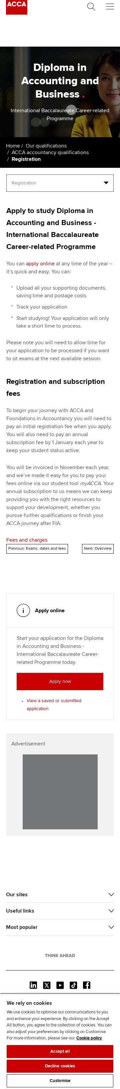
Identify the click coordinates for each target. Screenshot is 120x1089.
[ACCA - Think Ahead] (16, 13)
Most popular (22, 927)
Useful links (20, 911)
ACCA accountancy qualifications (50, 152)
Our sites (17, 894)
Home (13, 145)
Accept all (59, 1051)
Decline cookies (60, 1066)
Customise (60, 1080)
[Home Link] (60, 955)
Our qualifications (46, 145)
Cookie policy (89, 1038)
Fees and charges (26, 540)
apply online (40, 263)
